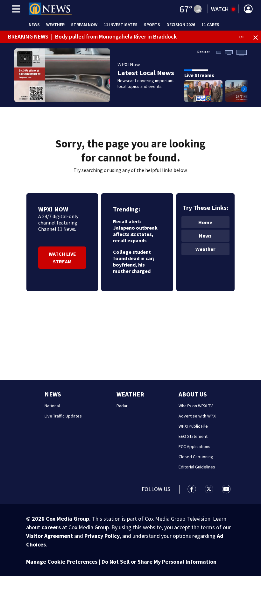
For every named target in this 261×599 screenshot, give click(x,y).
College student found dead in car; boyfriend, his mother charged (133, 261)
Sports (152, 24)
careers (51, 527)
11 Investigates (121, 24)
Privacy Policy (102, 535)
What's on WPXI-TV (196, 406)
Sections (15, 9)
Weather (55, 24)
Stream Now (84, 24)
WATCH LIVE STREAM (62, 258)
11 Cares (210, 24)
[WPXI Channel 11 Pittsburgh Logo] (50, 9)
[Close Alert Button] (256, 37)
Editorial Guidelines (197, 467)
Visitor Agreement (49, 535)
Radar (122, 406)
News (34, 24)
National (52, 406)
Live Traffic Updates (63, 416)
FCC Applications (194, 446)
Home (205, 222)
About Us (193, 394)
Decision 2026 (180, 24)
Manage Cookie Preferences (61, 561)
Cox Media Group (67, 518)
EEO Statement (193, 436)
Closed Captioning (196, 457)
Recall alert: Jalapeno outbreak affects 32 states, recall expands (135, 231)
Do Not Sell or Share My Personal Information (159, 561)
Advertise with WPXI (197, 416)
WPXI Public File (193, 426)
